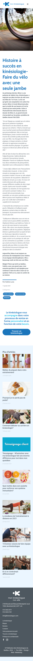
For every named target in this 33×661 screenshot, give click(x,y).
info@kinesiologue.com (10, 616)
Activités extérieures (8, 294)
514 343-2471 (7, 610)
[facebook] (3, 640)
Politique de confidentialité (10, 636)
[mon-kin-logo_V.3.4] (14, 2)
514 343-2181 (7, 612)
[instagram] (7, 640)
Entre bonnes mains (20, 294)
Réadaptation (7, 297)
